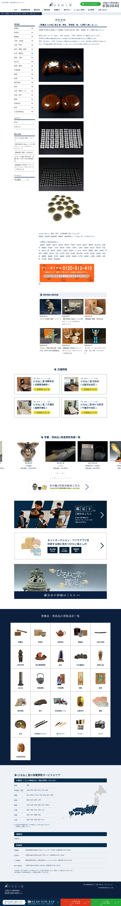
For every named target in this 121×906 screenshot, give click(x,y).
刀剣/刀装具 (100, 642)
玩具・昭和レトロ (20, 91)
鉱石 (15, 107)
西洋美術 (17, 82)
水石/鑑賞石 (80, 665)
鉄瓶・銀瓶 (18, 66)
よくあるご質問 (79, 10)
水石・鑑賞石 (18, 53)
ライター (80, 734)
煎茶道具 (17, 103)
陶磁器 (16, 36)
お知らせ (17, 127)
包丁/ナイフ (60, 734)
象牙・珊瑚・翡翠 (20, 49)
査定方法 (67, 10)
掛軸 (15, 74)
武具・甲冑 (18, 45)
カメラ (100, 734)
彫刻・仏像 (18, 57)
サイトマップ (108, 884)
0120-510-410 (13, 893)
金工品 (16, 61)
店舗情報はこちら (42, 389)
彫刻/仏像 (100, 665)
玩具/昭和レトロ (60, 711)
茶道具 (40, 642)
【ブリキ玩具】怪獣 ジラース (24, 139)
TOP (15, 10)
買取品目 (37, 10)
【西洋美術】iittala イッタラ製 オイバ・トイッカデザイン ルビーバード (24, 146)
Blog (15, 122)
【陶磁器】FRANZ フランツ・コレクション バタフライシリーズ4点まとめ (24, 167)
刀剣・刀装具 (18, 41)
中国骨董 (60, 688)
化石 (20, 734)
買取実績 (47, 10)
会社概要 (91, 10)
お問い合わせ (102, 10)
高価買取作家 (25, 10)
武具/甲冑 (20, 665)
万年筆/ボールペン (40, 734)
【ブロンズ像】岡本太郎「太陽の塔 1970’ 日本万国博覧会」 (24, 159)
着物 (15, 99)
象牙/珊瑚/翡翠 (40, 665)
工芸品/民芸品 (19, 111)
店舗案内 (57, 10)
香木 (15, 86)
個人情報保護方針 (89, 884)
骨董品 (20, 642)
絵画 (15, 78)
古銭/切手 (80, 711)
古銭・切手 (18, 95)
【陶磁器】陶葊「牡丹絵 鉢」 (24, 152)
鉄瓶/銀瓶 (40, 688)
